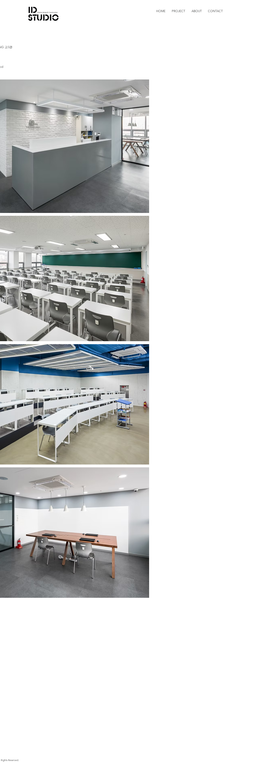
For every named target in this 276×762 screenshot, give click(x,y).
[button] (178, 11)
